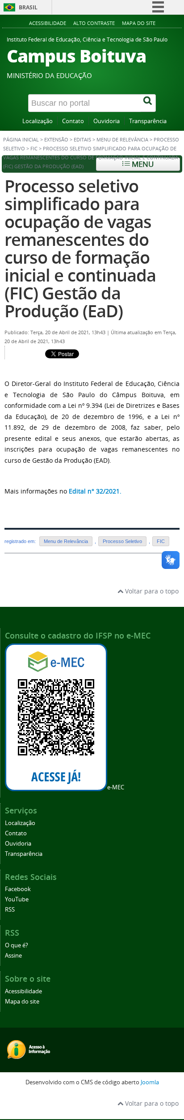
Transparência (148, 121)
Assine (13, 955)
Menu (142, 164)
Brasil (28, 7)
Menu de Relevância (122, 140)
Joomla (150, 1082)
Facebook (18, 889)
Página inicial (21, 140)
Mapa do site (138, 23)
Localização (37, 121)
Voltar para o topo (151, 591)
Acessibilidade (47, 23)
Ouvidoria (106, 121)
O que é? (16, 945)
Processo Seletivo (122, 541)
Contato (73, 121)
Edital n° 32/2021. (95, 491)
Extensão (56, 140)
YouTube (17, 899)
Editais (82, 140)
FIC (34, 148)
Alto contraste (94, 23)
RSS (10, 909)
